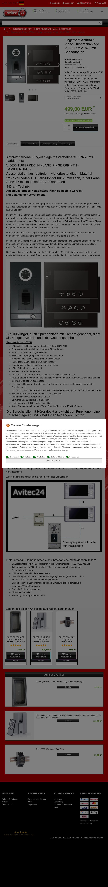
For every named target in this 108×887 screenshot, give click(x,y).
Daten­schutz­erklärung (58, 450)
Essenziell (14, 457)
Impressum (75, 447)
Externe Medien (57, 457)
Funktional (74, 457)
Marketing (41, 457)
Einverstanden (53, 460)
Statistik (27, 457)
